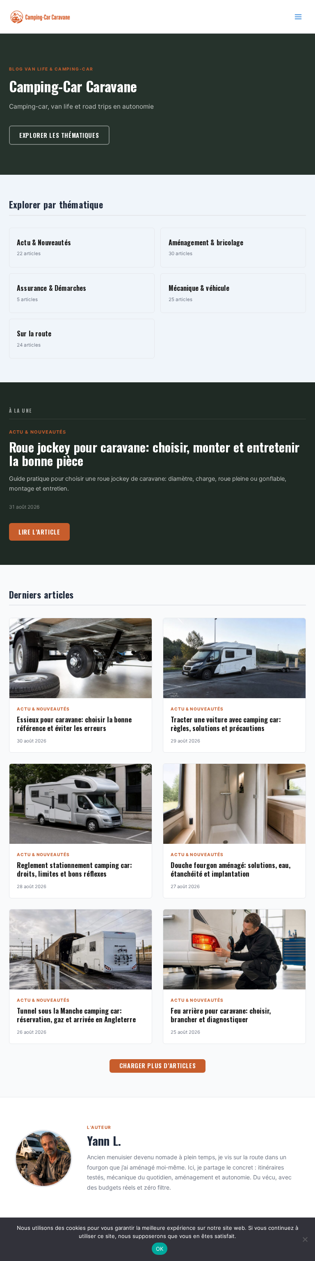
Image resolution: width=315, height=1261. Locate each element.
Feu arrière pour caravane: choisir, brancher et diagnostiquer (221, 1014)
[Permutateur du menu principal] (298, 16)
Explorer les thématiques (59, 135)
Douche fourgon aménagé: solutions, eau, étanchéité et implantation (230, 869)
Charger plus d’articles (157, 1065)
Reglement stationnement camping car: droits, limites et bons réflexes (74, 869)
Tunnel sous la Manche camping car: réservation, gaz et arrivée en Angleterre (76, 1014)
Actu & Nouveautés (37, 432)
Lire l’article (39, 532)
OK (160, 1248)
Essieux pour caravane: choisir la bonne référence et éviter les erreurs (74, 723)
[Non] (305, 1239)
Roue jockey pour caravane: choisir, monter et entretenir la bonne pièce (154, 453)
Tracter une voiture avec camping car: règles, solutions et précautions (226, 723)
